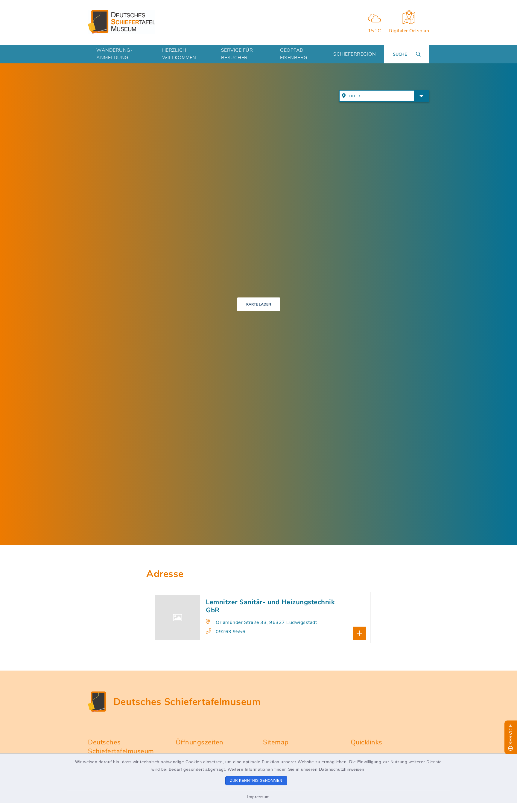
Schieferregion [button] (354, 54)
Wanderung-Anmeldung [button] (114, 54)
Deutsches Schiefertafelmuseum (187, 701)
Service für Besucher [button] (237, 54)
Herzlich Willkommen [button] (179, 54)
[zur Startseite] (121, 22)
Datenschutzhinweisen (341, 769)
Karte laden (258, 304)
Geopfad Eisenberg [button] (294, 54)
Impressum (258, 796)
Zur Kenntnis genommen (256, 780)
